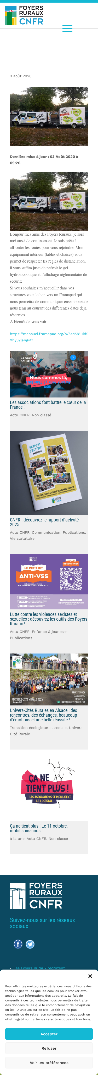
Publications (74, 532)
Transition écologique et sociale (38, 728)
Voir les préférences (49, 1062)
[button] (90, 976)
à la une (17, 838)
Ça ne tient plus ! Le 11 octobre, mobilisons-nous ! (39, 828)
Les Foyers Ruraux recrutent (39, 968)
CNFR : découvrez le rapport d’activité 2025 (44, 522)
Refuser (49, 1048)
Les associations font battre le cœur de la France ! (48, 405)
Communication (46, 532)
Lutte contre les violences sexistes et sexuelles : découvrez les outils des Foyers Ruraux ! (48, 618)
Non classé (41, 415)
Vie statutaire (22, 538)
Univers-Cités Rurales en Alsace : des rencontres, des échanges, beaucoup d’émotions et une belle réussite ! (43, 715)
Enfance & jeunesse (49, 631)
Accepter (49, 1034)
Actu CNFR (20, 415)
